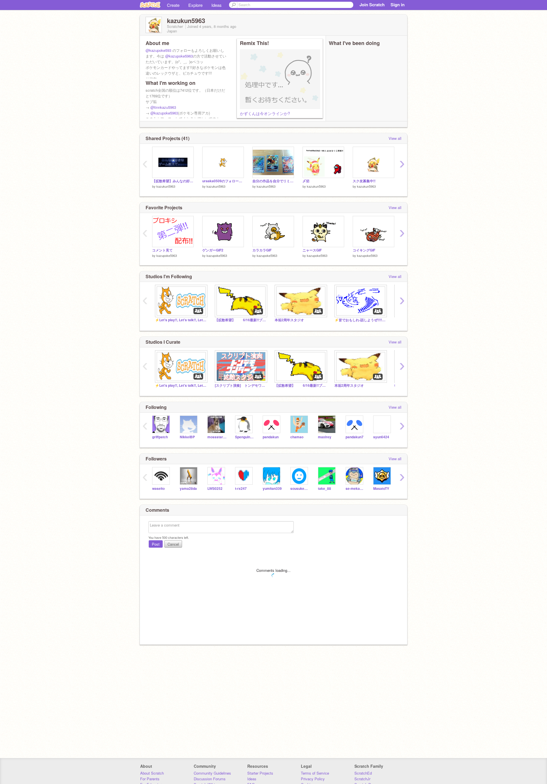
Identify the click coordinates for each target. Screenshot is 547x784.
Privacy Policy (313, 778)
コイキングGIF (364, 250)
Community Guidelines (212, 773)
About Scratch (152, 773)
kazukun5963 (165, 186)
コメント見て (162, 250)
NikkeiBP (187, 437)
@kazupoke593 (158, 50)
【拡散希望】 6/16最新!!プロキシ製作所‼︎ (240, 320)
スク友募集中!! (364, 181)
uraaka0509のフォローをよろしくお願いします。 (223, 181)
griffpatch (160, 437)
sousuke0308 (299, 488)
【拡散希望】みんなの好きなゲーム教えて (173, 181)
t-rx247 (241, 488)
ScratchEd (363, 773)
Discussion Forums (210, 778)
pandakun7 (355, 437)
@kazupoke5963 (179, 56)
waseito (158, 488)
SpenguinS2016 (244, 437)
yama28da (188, 488)
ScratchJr (362, 778)
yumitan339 (272, 488)
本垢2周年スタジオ (289, 320)
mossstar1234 (216, 437)
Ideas (216, 5)
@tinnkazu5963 (163, 107)
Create (173, 5)
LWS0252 (215, 488)
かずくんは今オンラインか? (265, 113)
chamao (296, 437)
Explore (195, 5)
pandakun (271, 437)
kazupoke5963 (166, 255)
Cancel (173, 544)
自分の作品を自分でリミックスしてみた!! (273, 181)
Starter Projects (260, 773)
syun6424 (381, 437)
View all (395, 138)
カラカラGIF (262, 250)
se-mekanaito (355, 488)
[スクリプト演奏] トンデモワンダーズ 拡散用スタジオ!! (240, 385)
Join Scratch (372, 4)
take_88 (324, 488)
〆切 (306, 181)
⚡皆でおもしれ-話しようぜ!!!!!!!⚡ (360, 320)
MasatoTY (381, 488)
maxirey (324, 437)
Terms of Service (315, 773)
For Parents (150, 778)
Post (156, 544)
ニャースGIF (312, 250)
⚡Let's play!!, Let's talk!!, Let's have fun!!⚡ (180, 320)
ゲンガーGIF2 (212, 250)
